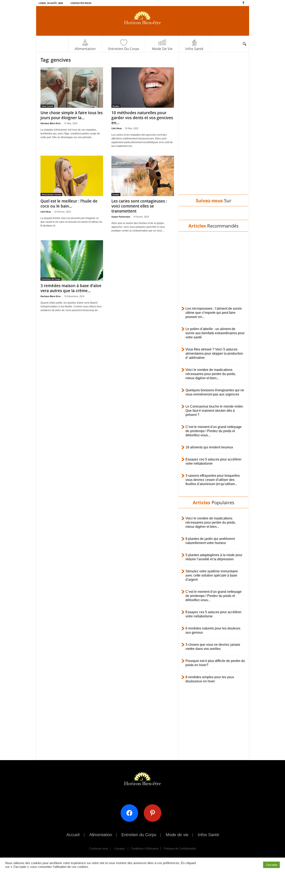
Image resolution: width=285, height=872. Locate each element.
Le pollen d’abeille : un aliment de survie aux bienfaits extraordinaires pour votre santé (215, 333)
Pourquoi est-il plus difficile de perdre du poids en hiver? (215, 663)
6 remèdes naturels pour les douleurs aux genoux (212, 630)
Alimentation (85, 48)
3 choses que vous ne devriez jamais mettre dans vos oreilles (212, 647)
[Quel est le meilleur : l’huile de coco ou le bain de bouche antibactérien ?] (71, 176)
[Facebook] (243, 3)
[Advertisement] (213, 127)
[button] (244, 44)
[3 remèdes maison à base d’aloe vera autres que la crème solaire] (71, 260)
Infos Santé (194, 48)
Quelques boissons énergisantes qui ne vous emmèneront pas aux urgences (214, 392)
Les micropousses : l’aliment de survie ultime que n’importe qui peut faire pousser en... (213, 313)
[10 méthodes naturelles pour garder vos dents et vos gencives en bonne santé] (142, 87)
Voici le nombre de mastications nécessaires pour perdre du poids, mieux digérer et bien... (210, 374)
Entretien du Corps (123, 48)
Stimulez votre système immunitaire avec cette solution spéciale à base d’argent (211, 575)
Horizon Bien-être (50, 123)
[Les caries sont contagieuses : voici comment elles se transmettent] (142, 176)
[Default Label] (154, 812)
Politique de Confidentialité (180, 848)
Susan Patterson (120, 216)
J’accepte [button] (271, 864)
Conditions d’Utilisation (145, 848)
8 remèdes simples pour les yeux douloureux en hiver (209, 679)
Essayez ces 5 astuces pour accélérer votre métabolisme (213, 461)
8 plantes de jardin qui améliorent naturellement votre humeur (210, 541)
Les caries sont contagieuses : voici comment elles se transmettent (139, 206)
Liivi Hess (116, 128)
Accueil (72, 834)
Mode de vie (162, 48)
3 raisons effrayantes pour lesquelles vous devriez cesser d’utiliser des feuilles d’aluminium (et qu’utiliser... (212, 480)
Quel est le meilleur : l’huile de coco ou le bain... (68, 204)
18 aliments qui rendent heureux (209, 447)
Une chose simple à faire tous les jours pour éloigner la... (71, 115)
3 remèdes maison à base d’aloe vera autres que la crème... (70, 288)
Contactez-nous (81, 3)
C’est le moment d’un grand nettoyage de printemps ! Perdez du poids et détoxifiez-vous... (213, 431)
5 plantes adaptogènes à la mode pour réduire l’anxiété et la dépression (213, 557)
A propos (119, 848)
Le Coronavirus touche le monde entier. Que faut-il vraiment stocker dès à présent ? (214, 411)
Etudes (115, 106)
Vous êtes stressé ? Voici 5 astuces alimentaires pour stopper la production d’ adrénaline (214, 353)
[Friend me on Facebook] (131, 812)
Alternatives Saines (51, 194)
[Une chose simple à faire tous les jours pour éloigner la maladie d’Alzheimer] (71, 87)
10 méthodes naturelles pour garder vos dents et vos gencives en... (142, 117)
